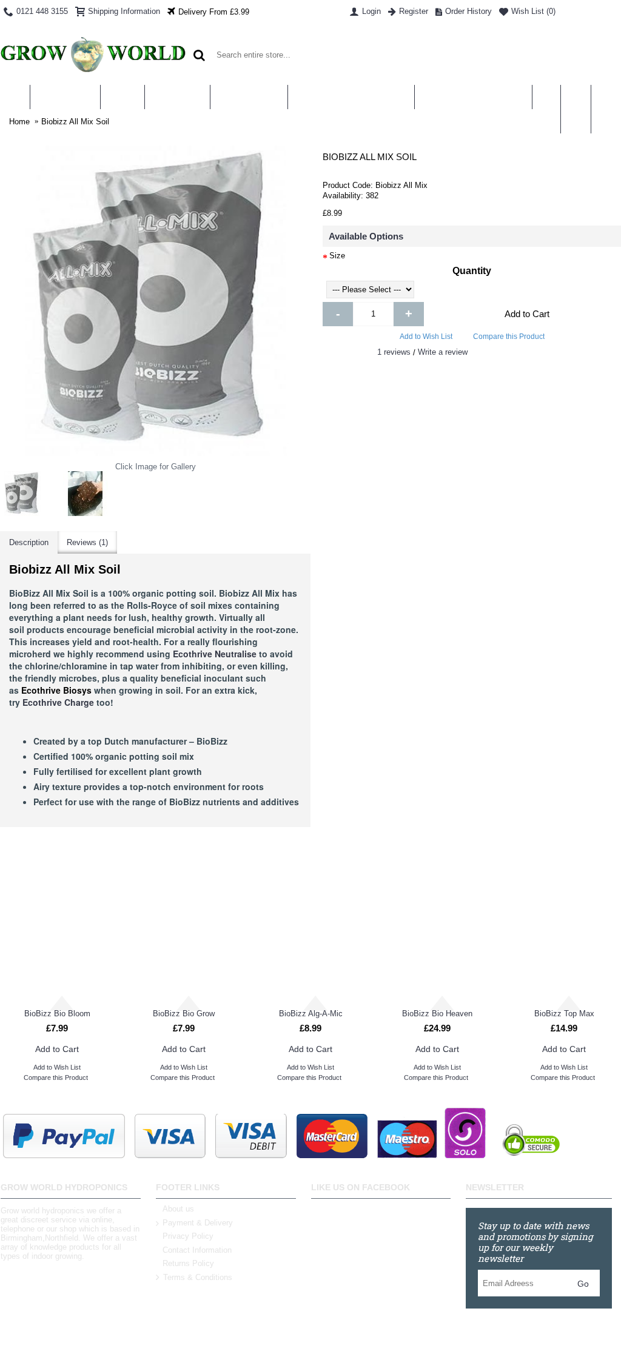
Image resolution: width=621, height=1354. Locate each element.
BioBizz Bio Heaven (437, 1013)
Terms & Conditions (197, 1277)
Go (583, 1284)
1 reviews (394, 352)
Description (29, 542)
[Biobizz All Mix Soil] (22, 493)
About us (178, 1208)
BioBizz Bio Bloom (57, 1013)
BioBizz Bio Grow (184, 1013)
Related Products (155, 863)
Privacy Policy (188, 1236)
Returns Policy (188, 1263)
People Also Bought (466, 863)
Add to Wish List (426, 336)
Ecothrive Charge (58, 702)
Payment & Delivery (198, 1222)
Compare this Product (509, 336)
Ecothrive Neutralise (215, 654)
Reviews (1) (87, 542)
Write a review (443, 352)
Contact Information (197, 1250)
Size (337, 255)
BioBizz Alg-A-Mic (311, 1013)
